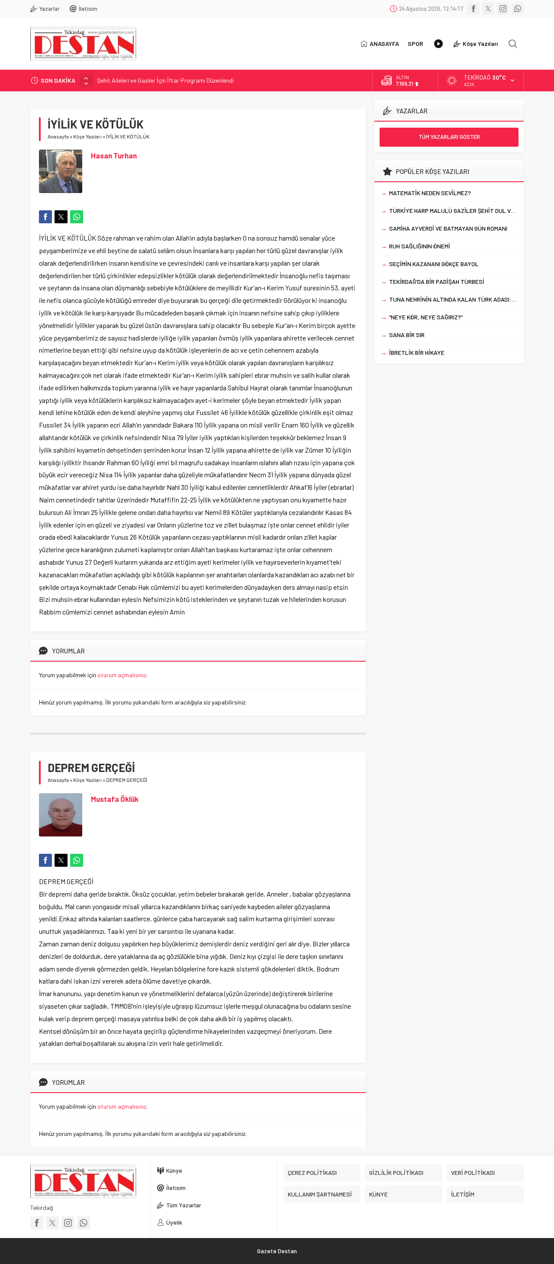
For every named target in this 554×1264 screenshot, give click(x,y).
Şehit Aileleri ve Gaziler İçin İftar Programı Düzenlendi (165, 80)
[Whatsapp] (518, 9)
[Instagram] (503, 9)
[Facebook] (473, 9)
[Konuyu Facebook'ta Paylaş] (45, 216)
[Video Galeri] (438, 44)
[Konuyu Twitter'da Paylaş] (61, 216)
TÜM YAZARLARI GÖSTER (449, 136)
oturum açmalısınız (121, 675)
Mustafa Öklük (114, 798)
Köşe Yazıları (87, 136)
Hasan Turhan (114, 155)
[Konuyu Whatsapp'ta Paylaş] (76, 216)
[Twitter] (488, 9)
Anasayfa (58, 136)
